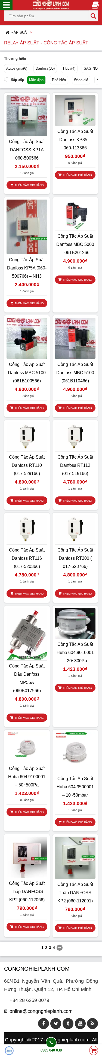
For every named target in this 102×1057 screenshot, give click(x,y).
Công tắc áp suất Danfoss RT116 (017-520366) (27, 558)
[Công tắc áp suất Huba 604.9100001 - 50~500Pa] (27, 747)
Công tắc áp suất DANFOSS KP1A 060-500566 (27, 149)
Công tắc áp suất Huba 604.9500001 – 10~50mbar (75, 786)
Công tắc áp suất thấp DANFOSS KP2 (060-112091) (75, 892)
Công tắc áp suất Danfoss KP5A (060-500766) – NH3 (27, 268)
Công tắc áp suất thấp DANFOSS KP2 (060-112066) (27, 891)
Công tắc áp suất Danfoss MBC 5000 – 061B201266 (75, 244)
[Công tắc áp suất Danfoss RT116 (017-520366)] (27, 529)
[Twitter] (55, 1023)
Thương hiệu (15, 58)
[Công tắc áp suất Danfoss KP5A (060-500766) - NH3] (27, 226)
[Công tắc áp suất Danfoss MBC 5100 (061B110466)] (75, 338)
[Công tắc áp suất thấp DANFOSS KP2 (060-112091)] (75, 857)
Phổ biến (59, 80)
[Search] (93, 15)
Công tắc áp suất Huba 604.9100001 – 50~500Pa (26, 776)
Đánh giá (81, 80)
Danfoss (45, 68)
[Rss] (92, 1023)
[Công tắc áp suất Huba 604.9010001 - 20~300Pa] (75, 623)
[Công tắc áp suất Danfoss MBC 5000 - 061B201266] (75, 214)
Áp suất (21, 32)
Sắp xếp (17, 80)
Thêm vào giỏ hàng (29, 185)
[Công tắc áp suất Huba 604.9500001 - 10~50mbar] (75, 752)
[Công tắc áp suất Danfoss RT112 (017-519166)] (75, 436)
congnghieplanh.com (66, 1039)
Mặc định (36, 80)
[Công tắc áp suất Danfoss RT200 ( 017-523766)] (75, 529)
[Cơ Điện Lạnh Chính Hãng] (51, 4)
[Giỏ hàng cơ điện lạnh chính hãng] (93, 1051)
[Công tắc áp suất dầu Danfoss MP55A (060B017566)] (27, 634)
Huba (69, 68)
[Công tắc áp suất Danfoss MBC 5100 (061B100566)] (27, 338)
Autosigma (16, 68)
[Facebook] (43, 1023)
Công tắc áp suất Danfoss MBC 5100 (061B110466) (75, 372)
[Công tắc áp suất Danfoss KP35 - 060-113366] (75, 110)
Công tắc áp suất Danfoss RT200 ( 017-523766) (75, 558)
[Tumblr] (68, 1023)
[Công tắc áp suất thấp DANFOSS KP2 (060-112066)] (27, 857)
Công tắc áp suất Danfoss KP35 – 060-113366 (75, 139)
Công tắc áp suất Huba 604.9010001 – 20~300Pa (75, 652)
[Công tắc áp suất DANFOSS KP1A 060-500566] (27, 115)
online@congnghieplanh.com (41, 1011)
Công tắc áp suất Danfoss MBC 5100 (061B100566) (27, 372)
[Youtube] (80, 1023)
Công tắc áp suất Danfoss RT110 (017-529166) (27, 465)
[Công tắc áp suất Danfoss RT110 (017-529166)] (27, 436)
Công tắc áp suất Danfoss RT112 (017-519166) (75, 465)
